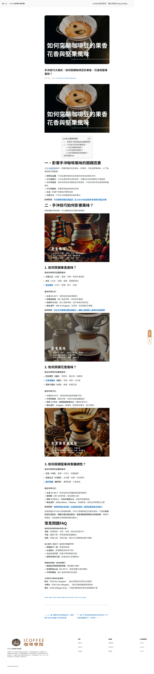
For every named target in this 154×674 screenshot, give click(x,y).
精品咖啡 (84, 597)
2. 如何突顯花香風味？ (74, 150)
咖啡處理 (63, 597)
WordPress (13, 666)
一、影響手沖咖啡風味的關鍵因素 (77, 142)
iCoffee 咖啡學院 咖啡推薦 (17, 3)
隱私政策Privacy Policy (117, 4)
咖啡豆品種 (71, 597)
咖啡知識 (67, 78)
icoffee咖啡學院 (99, 4)
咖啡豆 (66, 597)
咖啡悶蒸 (46, 597)
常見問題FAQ (69, 156)
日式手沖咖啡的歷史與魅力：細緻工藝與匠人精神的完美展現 (79, 310)
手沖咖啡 (50, 168)
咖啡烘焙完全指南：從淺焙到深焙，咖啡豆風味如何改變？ (78, 506)
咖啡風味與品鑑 (72, 78)
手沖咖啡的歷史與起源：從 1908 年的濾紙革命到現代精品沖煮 (80, 199)
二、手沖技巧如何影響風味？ (75, 145)
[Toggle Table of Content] (88, 139)
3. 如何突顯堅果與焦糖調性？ (77, 153)
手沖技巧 (80, 597)
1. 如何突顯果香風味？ (74, 147)
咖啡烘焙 (55, 597)
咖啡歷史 (50, 597)
